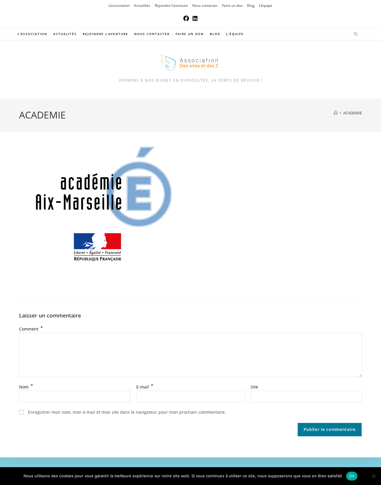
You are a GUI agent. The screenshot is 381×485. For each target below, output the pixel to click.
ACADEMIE (352, 113)
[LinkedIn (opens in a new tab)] (195, 18)
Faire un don (232, 5)
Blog (250, 5)
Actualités (142, 5)
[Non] (374, 476)
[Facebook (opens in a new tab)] (186, 18)
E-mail (144, 387)
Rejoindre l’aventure (171, 5)
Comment (31, 329)
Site (254, 387)
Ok (352, 475)
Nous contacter (205, 5)
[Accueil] (336, 113)
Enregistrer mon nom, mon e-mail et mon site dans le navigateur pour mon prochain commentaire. (127, 412)
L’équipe (265, 5)
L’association (119, 5)
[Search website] (356, 34)
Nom (26, 387)
